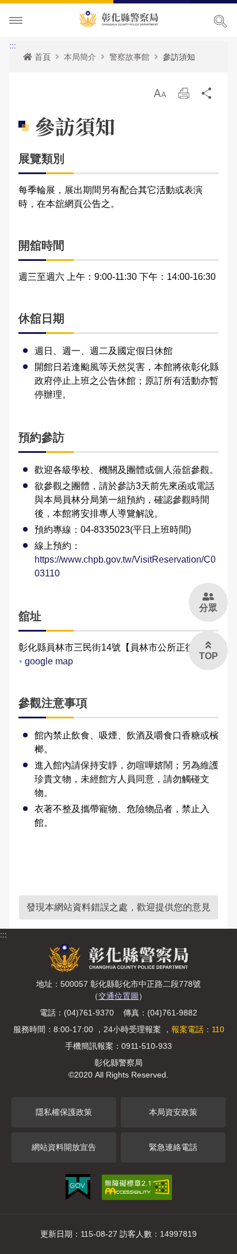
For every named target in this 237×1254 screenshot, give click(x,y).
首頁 (43, 56)
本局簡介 (80, 56)
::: (12, 45)
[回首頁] (118, 17)
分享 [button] (207, 96)
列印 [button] (183, 96)
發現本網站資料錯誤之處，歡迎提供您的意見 (118, 907)
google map (47, 661)
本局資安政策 (173, 1112)
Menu (16, 20)
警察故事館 (129, 56)
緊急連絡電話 (173, 1147)
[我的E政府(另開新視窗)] (78, 1187)
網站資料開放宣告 (64, 1147)
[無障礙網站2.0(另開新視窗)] (137, 1187)
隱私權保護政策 (64, 1112)
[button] (159, 93)
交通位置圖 (118, 996)
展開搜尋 (220, 21)
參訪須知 (179, 56)
